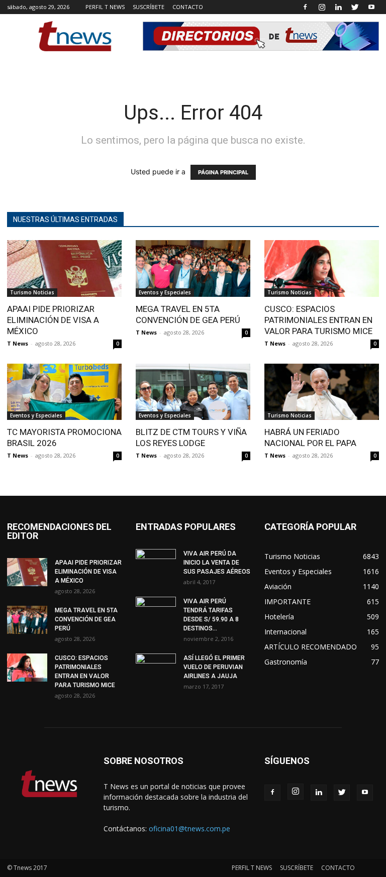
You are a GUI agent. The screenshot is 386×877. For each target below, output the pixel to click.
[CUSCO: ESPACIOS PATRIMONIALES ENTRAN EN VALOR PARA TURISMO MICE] (321, 268)
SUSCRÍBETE (148, 7)
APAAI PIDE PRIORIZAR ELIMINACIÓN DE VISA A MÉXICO (53, 320)
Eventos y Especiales (165, 292)
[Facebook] (305, 7)
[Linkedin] (338, 7)
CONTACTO (187, 7)
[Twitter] (354, 7)
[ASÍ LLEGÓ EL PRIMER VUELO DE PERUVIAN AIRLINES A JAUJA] (156, 667)
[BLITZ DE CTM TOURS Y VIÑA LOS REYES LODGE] (193, 392)
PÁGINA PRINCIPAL (223, 172)
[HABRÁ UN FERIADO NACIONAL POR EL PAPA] (321, 392)
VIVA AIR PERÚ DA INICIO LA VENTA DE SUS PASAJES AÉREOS (216, 562)
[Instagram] (321, 7)
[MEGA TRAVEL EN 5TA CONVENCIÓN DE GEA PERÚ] (193, 268)
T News (17, 343)
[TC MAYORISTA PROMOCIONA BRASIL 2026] (64, 392)
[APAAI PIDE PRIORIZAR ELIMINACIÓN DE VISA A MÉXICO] (64, 268)
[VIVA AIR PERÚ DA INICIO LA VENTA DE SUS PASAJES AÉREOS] (156, 563)
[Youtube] (371, 7)
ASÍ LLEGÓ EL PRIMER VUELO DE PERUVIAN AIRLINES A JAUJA (214, 667)
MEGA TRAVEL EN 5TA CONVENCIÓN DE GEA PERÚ (86, 619)
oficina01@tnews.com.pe (189, 828)
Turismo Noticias (32, 292)
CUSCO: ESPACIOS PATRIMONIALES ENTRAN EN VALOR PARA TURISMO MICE (318, 320)
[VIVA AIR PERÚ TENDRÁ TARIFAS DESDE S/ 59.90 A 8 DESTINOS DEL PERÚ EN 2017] (156, 611)
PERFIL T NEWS (105, 7)
